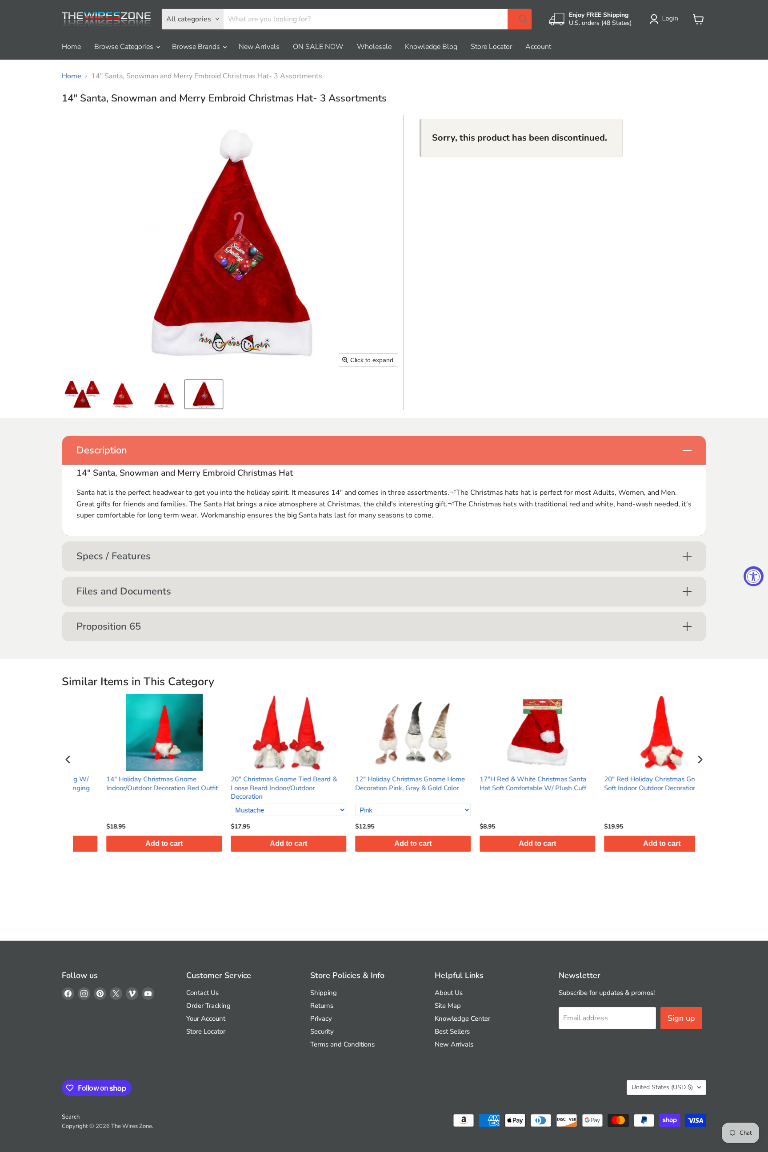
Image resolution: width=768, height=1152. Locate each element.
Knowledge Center (462, 1018)
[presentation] (68, 760)
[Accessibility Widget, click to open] (754, 576)
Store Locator (491, 47)
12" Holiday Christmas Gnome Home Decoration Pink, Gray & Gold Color (381, 783)
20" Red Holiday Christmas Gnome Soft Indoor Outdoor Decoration (627, 783)
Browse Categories (124, 47)
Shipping (323, 992)
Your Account (205, 1018)
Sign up (681, 1018)
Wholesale (374, 47)
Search (71, 1117)
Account (538, 47)
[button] (665, 19)
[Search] (520, 19)
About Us (449, 992)
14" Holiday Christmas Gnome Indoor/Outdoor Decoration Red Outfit (133, 783)
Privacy (321, 1018)
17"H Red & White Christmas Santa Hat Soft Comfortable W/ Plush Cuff (504, 783)
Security (322, 1031)
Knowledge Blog (431, 47)
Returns (321, 1005)
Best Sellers (452, 1031)
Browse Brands (197, 47)
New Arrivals (259, 47)
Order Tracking (208, 1005)
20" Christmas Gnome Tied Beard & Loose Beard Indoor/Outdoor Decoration (255, 788)
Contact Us (202, 992)
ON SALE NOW (318, 47)
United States (662, 1087)
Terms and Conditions (342, 1044)
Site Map (448, 1005)
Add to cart (135, 843)
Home (71, 47)
